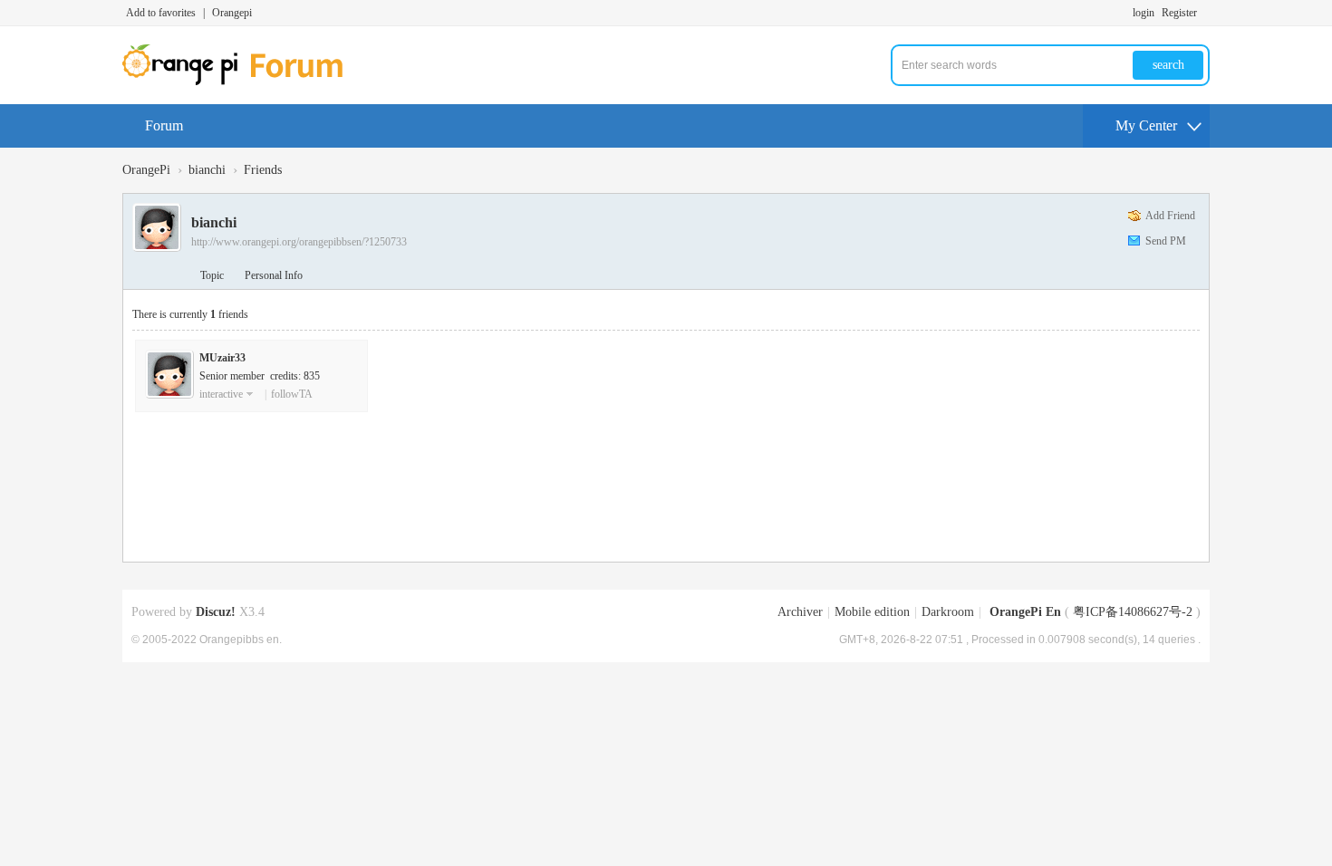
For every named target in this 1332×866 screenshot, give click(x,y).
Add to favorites (161, 12)
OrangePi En (1025, 612)
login (1143, 12)
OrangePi (146, 170)
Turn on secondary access (1205, 13)
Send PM (1165, 241)
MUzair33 (222, 357)
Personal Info (274, 275)
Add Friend (1170, 215)
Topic (212, 275)
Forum (164, 125)
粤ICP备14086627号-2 (1132, 612)
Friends (263, 170)
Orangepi (232, 12)
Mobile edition (872, 612)
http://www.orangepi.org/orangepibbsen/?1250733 (299, 242)
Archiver (800, 612)
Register (1179, 12)
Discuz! (216, 612)
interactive (221, 394)
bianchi (207, 170)
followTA (292, 394)
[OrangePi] (242, 81)
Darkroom (948, 612)
